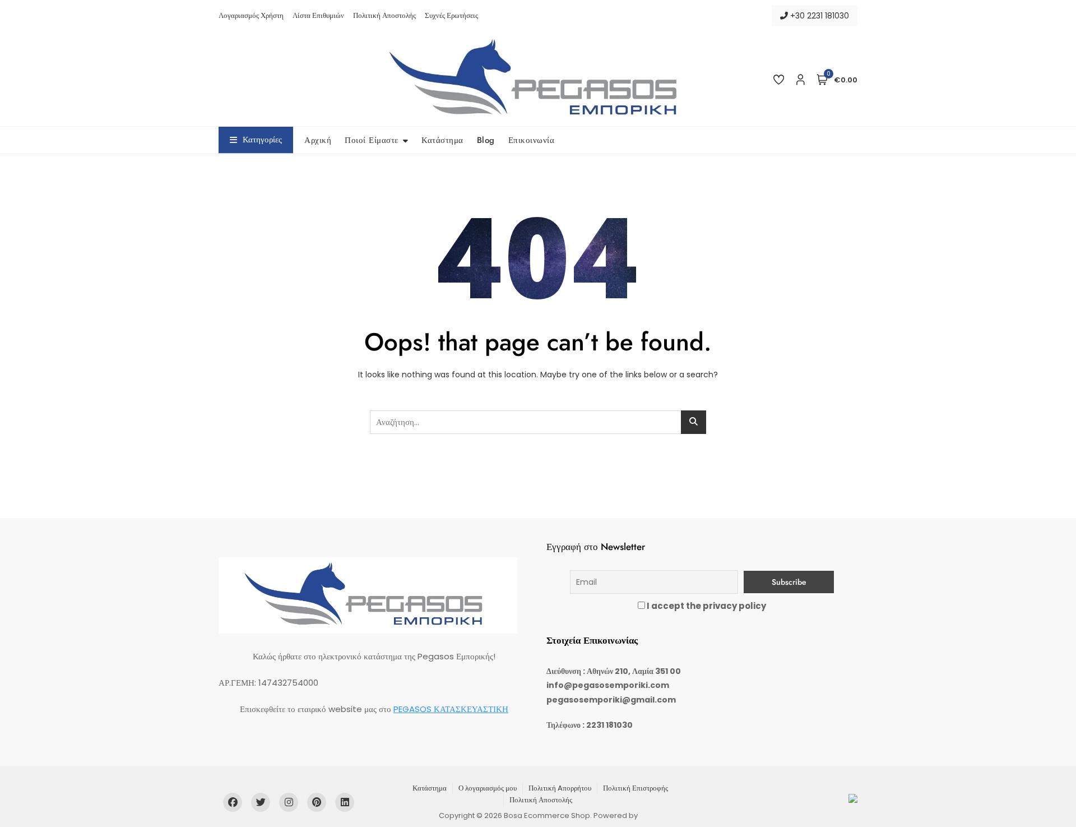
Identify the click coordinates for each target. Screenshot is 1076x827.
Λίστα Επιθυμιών (318, 15)
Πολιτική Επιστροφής (635, 788)
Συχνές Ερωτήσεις (451, 15)
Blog (486, 140)
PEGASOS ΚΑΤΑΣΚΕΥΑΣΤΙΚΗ (450, 709)
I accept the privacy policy (705, 606)
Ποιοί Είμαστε (371, 140)
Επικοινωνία (531, 140)
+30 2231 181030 (818, 15)
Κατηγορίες (262, 139)
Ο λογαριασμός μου (487, 788)
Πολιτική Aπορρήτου (559, 788)
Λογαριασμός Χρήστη (251, 15)
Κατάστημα (442, 140)
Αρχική (317, 140)
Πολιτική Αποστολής (384, 15)
